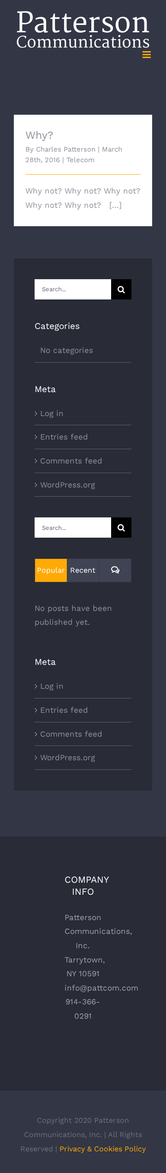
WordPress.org (67, 484)
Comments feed (71, 460)
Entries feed (64, 436)
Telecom (80, 160)
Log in (52, 413)
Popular (51, 570)
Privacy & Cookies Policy (102, 1148)
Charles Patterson (65, 149)
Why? (39, 135)
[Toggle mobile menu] (147, 54)
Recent (82, 570)
